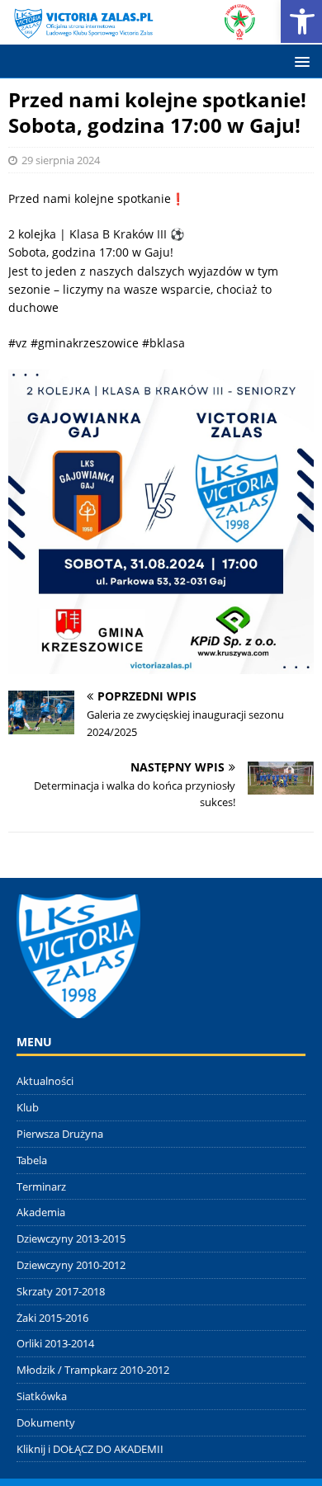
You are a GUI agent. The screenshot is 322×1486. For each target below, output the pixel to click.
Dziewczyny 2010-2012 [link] (71, 1264)
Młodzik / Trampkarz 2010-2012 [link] (93, 1369)
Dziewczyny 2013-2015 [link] (71, 1238)
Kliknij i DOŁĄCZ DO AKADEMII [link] (90, 1448)
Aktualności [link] (45, 1080)
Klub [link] (28, 1107)
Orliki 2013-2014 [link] (55, 1343)
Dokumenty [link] (46, 1422)
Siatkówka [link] (42, 1396)
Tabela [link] (32, 1160)
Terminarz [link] (41, 1186)
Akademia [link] (41, 1212)
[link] (133, 31)
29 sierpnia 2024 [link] (60, 160)
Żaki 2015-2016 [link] (52, 1317)
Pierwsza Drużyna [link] (60, 1133)
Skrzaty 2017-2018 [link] (61, 1291)
